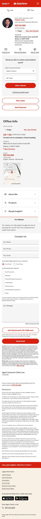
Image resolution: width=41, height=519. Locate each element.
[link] (20, 3)
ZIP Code (9, 78)
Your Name (7, 242)
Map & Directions (10, 149)
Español (4, 3)
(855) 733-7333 (20, 365)
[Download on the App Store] (8, 498)
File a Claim (20, 101)
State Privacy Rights (8, 488)
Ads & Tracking (6, 475)
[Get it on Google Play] (21, 498)
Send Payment (20, 107)
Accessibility (5, 480)
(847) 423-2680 (20, 25)
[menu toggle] (37, 3)
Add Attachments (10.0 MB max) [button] (20, 330)
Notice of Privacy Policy (9, 486)
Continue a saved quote (20, 92)
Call (4, 134)
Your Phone (7, 249)
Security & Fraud (7, 477)
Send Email (20, 341)
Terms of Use (6, 483)
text (9, 134)
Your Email (6, 255)
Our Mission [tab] (19, 219)
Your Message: (8, 306)
